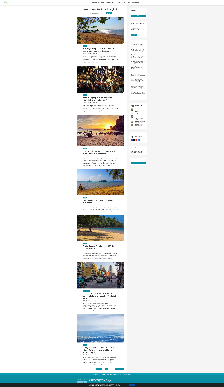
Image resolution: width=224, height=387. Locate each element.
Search (108, 13)
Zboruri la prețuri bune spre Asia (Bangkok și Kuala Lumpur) (97, 98)
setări (121, 385)
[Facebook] (132, 140)
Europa (123, 2)
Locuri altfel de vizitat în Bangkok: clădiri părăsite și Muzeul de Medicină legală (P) (99, 296)
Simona (89, 53)
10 (106, 369)
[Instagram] (134, 140)
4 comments (94, 354)
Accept (132, 385)
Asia (128, 2)
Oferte (102, 2)
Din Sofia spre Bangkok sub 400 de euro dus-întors (98, 247)
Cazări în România (135, 2)
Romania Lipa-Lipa (109, 2)
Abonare (134, 34)
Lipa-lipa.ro (137, 113)
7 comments (94, 300)
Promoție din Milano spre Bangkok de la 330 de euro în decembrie (99, 152)
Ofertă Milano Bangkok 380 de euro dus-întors (98, 201)
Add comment (94, 53)
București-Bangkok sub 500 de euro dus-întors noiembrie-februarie (98, 49)
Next (119, 369)
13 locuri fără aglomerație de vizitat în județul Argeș (140, 110)
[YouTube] (136, 140)
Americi (117, 2)
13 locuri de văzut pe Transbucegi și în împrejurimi (139, 125)
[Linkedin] (139, 140)
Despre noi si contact (94, 2)
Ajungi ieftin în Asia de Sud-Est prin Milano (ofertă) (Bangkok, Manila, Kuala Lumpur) (98, 350)
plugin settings (139, 152)
